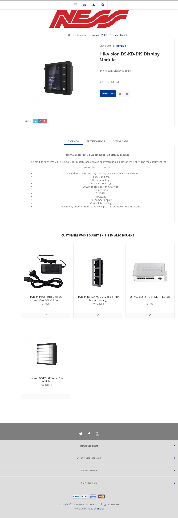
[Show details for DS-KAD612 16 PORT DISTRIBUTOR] (150, 268)
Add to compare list (120, 94)
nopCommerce (96, 508)
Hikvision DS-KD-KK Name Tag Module (45, 379)
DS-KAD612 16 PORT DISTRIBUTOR (150, 296)
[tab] (73, 141)
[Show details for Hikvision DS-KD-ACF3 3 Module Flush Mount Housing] (98, 268)
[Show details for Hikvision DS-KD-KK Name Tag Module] (45, 349)
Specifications (96, 141)
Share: (28, 121)
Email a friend (127, 94)
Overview (73, 141)
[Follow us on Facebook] (89, 434)
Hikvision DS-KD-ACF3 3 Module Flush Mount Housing (97, 298)
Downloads (120, 141)
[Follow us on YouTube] (97, 434)
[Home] (69, 35)
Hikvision (121, 45)
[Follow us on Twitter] (80, 434)
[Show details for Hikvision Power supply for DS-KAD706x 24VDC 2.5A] (45, 268)
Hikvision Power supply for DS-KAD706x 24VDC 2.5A (46, 298)
